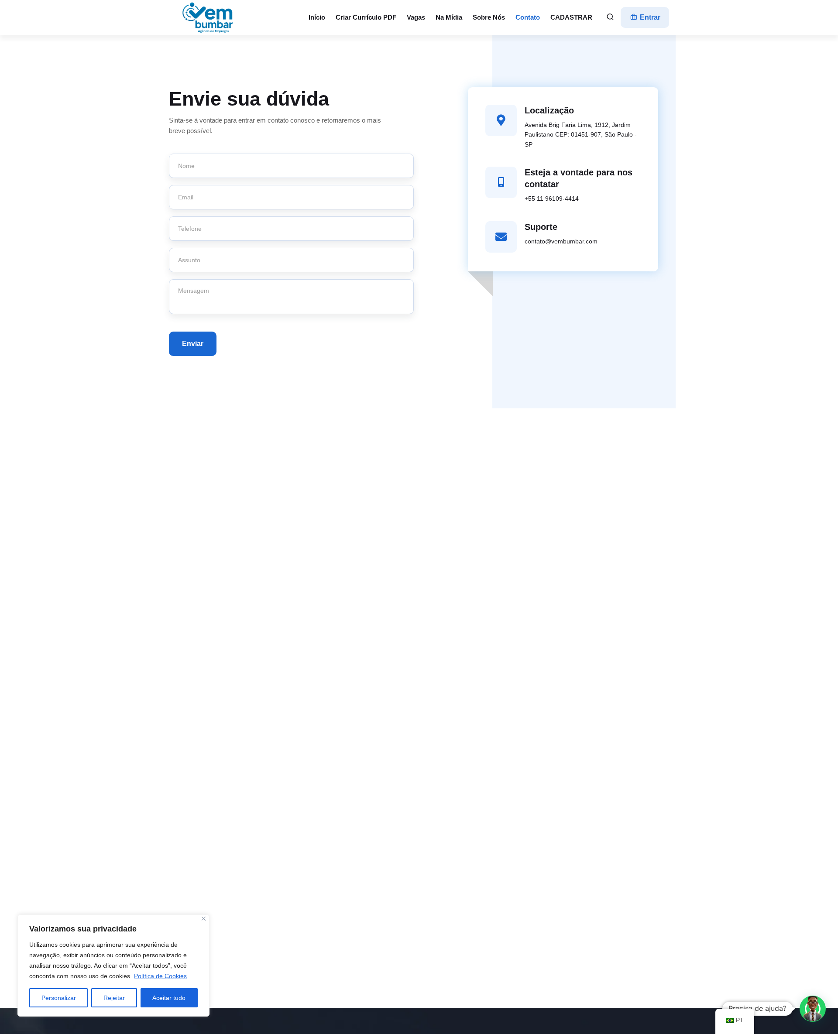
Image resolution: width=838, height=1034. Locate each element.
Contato (527, 17)
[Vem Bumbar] (208, 17)
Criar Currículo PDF (366, 17)
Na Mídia (449, 17)
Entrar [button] (649, 17)
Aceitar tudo (168, 997)
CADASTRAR (571, 17)
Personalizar (58, 997)
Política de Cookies (160, 975)
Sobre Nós (489, 17)
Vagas (416, 17)
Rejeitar (114, 997)
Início (317, 17)
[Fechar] (204, 919)
